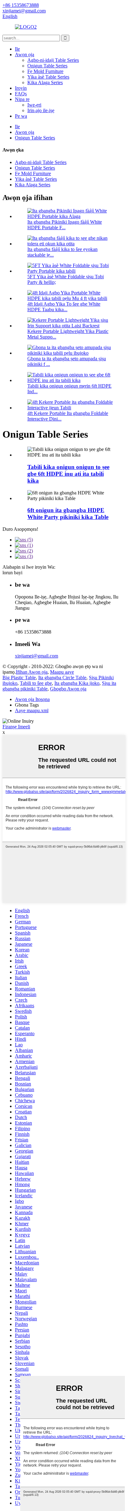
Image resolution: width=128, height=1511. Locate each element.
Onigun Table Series (47, 65)
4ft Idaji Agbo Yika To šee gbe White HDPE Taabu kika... (63, 306)
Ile (17, 49)
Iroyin (21, 88)
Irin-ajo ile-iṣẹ (40, 110)
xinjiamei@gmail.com (36, 655)
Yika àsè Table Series (48, 77)
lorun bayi (12, 572)
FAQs (21, 93)
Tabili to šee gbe (36, 683)
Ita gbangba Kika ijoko (76, 683)
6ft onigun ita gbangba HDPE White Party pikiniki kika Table (67, 513)
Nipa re (22, 99)
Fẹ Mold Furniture (45, 71)
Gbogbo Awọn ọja (68, 688)
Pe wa (21, 116)
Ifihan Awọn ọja (32, 672)
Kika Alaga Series (45, 82)
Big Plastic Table (19, 677)
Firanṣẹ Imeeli (16, 726)
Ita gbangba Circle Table (62, 677)
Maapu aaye (62, 672)
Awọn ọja (24, 54)
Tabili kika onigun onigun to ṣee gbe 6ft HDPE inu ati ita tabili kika (68, 474)
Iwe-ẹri (34, 104)
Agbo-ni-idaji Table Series (53, 60)
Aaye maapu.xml (31, 710)
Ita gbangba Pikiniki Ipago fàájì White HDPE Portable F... (64, 224)
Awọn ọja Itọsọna (32, 699)
